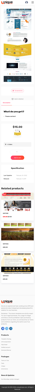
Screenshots (19, 90)
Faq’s (2, 363)
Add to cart (17, 158)
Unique (3, 366)
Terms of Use (5, 360)
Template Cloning (6, 339)
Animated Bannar (6, 350)
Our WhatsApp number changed (10, 379)
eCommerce (4, 369)
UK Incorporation (6, 342)
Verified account (5, 347)
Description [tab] (6, 102)
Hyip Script (4, 344)
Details (19, 204)
